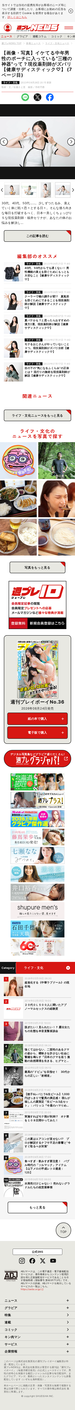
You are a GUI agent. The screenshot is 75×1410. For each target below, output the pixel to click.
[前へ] (4, 142)
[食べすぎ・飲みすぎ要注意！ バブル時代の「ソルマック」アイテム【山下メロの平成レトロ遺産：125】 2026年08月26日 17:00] (18, 460)
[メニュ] (68, 27)
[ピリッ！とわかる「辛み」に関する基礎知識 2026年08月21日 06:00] (56, 498)
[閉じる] (70, 11)
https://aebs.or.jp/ (32, 1289)
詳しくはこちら (17, 17)
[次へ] (71, 142)
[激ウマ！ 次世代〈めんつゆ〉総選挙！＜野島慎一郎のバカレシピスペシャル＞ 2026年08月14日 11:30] (56, 537)
